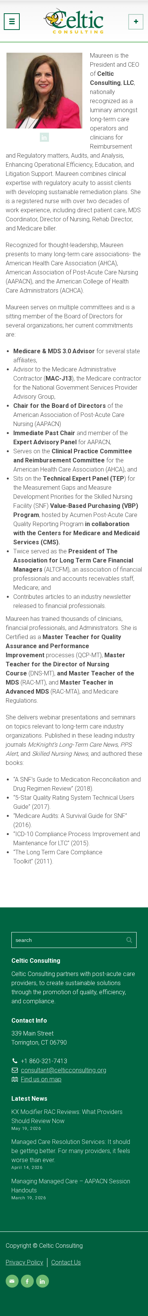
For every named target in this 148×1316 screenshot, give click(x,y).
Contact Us (66, 1262)
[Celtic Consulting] (74, 21)
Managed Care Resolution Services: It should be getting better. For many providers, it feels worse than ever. (70, 1151)
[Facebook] (27, 1281)
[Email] (12, 1281)
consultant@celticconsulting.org (63, 1070)
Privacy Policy (24, 1262)
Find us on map (41, 1079)
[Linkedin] (44, 137)
